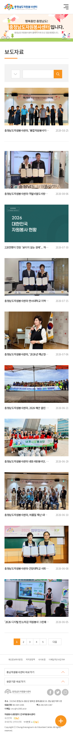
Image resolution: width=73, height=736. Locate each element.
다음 (55, 642)
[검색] (58, 74)
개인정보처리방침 (15, 659)
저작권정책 (30, 659)
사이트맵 (41, 659)
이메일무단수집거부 (57, 659)
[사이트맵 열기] (66, 7)
